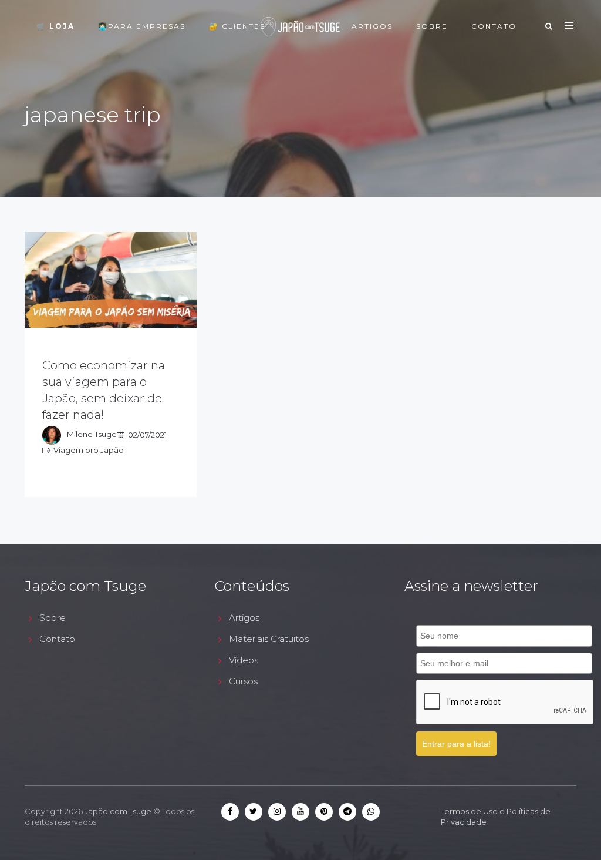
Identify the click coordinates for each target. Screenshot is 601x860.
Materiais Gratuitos (269, 638)
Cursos (243, 681)
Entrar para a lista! (456, 743)
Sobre (432, 26)
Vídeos (243, 660)
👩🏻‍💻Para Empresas (141, 26)
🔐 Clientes (237, 26)
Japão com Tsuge (118, 811)
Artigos (372, 26)
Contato (493, 26)
